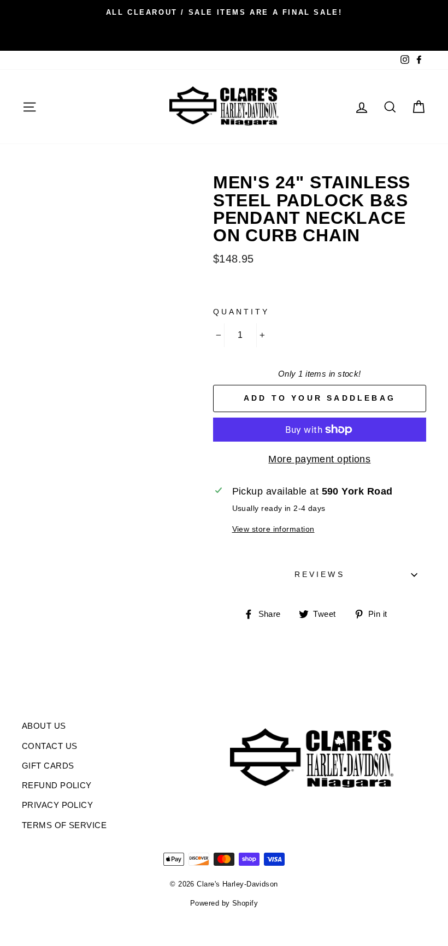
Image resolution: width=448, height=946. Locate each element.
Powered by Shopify (224, 903)
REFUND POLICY (57, 785)
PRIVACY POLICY (57, 805)
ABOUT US (44, 725)
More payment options (319, 459)
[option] (224, 12)
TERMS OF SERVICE (64, 825)
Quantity (241, 312)
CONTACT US (50, 746)
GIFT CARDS (48, 765)
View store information (273, 529)
